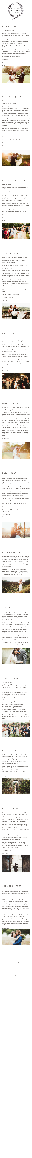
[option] (16, 54)
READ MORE (5, 65)
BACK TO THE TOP (7, 928)
